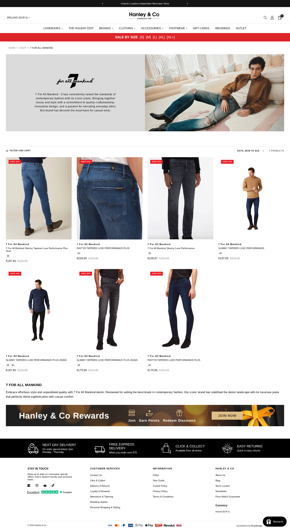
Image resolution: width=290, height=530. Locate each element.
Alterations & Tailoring (101, 496)
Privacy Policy (160, 491)
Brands (105, 28)
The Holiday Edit (81, 28)
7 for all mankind (17, 244)
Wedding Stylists (99, 502)
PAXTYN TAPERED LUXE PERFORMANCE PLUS (103, 248)
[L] (155, 37)
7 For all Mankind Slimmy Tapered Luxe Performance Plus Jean (37, 249)
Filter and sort (20, 150)
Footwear (177, 28)
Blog (217, 480)
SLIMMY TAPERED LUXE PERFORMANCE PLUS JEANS (36, 360)
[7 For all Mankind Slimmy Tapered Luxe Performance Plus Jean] (39, 198)
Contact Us (96, 475)
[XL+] (171, 37)
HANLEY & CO (224, 468)
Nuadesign (256, 525)
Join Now (227, 415)
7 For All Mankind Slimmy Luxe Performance (171, 248)
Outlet (241, 28)
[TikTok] (55, 485)
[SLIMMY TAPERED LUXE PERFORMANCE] (251, 198)
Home (11, 48)
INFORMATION (162, 468)
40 (220, 253)
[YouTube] (47, 486)
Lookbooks (51, 28)
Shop (22, 48)
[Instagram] (39, 485)
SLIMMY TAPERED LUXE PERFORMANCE (241, 248)
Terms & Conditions (163, 496)
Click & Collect (97, 480)
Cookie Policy (160, 485)
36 (79, 253)
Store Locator (222, 485)
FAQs (156, 475)
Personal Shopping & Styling (105, 507)
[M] (148, 37)
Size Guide (158, 480)
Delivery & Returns (100, 485)
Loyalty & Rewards (100, 491)
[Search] (265, 18)
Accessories (151, 28)
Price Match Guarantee (227, 496)
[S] (142, 37)
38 (8, 256)
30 (149, 365)
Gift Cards (201, 28)
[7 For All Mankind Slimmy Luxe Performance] (180, 198)
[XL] (162, 37)
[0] (279, 18)
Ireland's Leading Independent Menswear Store (145, 3)
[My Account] (272, 18)
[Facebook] (31, 485)
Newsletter (221, 491)
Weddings (222, 28)
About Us (220, 475)
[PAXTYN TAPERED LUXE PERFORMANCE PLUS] (109, 198)
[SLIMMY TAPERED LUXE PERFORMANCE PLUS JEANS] (39, 310)
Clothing (126, 28)
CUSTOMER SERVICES (105, 468)
